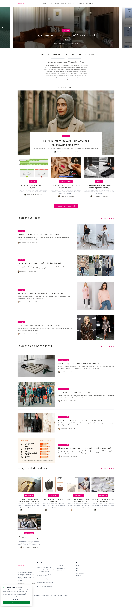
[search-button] (109, 3)
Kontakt (43, 595)
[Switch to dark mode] (113, 3)
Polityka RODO (49, 595)
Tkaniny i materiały (66, 181)
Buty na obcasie (80, 3)
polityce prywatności (21, 596)
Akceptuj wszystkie (16, 602)
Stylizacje (56, 3)
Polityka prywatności (36, 595)
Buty (73, 3)
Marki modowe (89, 3)
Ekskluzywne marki (66, 3)
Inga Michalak (60, 565)
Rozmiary (33, 181)
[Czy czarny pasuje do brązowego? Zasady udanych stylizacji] (66, 27)
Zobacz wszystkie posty (106, 218)
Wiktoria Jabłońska (61, 568)
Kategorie (79, 563)
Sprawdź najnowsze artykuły (66, 206)
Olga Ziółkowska (60, 570)
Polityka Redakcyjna (58, 595)
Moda (66, 136)
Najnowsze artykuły (48, 3)
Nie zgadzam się (16, 599)
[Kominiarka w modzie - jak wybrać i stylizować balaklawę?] (66, 122)
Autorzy (59, 563)
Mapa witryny (66, 595)
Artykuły (39, 563)
